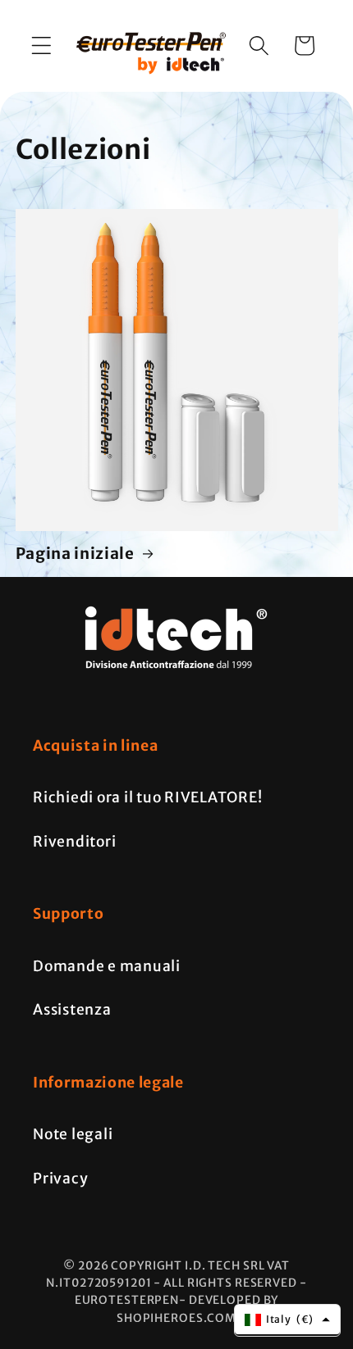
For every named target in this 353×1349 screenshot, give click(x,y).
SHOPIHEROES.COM (176, 1317)
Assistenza (72, 1010)
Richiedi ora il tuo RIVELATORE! (147, 797)
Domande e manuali (107, 966)
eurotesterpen (127, 1299)
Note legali (72, 1134)
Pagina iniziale (75, 553)
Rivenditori (74, 842)
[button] (41, 45)
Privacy (60, 1179)
